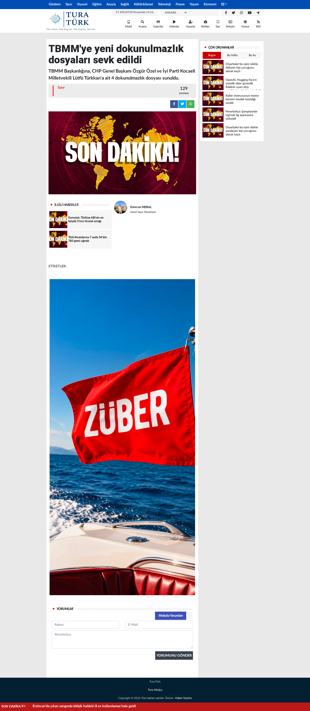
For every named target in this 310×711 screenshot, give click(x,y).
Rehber (205, 26)
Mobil (128, 26)
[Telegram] (257, 12)
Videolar (174, 26)
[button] (224, 4)
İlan (218, 26)
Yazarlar (190, 26)
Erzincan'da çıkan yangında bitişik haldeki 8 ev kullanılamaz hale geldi (84, 706)
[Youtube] (250, 12)
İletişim (230, 26)
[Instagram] (241, 12)
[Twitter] (233, 12)
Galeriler (158, 26)
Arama (142, 26)
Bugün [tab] (212, 55)
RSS (258, 26)
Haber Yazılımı (183, 698)
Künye (245, 26)
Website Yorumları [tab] (171, 615)
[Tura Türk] (70, 20)
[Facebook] (226, 12)
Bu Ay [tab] (252, 55)
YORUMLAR (65, 609)
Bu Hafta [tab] (232, 55)
